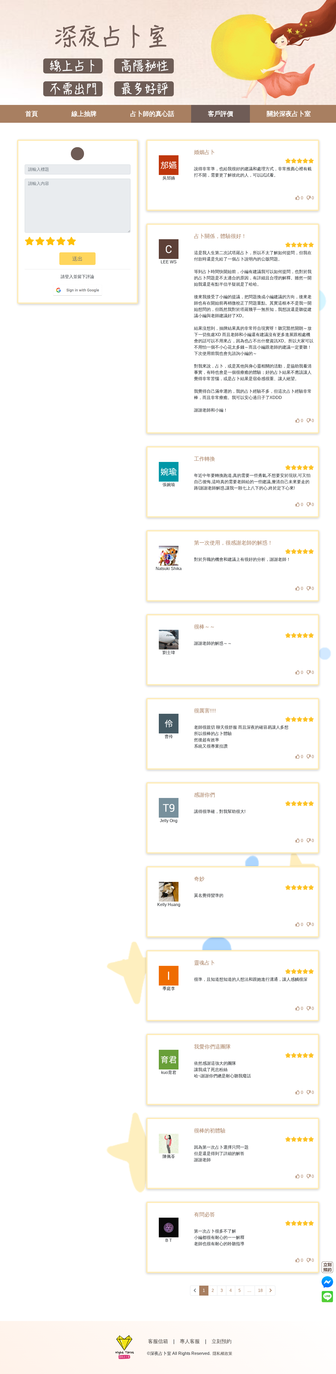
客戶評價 (220, 113)
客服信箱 (158, 1341)
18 (260, 1290)
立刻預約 (222, 1341)
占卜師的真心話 (152, 113)
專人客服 (190, 1341)
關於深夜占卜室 (289, 113)
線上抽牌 (84, 113)
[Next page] (270, 1291)
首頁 (31, 113)
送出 (77, 259)
